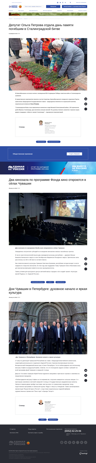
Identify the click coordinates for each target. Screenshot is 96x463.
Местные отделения (47, 10)
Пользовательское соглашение (16, 454)
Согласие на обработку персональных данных (20, 458)
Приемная (59, 10)
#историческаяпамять (54, 141)
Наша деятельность (33, 10)
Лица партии (21, 10)
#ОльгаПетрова (41, 141)
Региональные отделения (54, 429)
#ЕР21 (50, 282)
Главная (10, 18)
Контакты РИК (14, 432)
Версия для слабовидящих (81, 2)
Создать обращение (74, 154)
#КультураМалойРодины (37, 282)
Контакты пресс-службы (35, 432)
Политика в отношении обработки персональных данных (22, 457)
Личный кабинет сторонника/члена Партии (74, 6)
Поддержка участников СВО (48, 14)
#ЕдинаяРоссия (60, 282)
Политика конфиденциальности (16, 455)
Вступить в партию (83, 10)
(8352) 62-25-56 (73, 431)
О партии (11, 10)
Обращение (53, 6)
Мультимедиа (70, 10)
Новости (26, 18)
